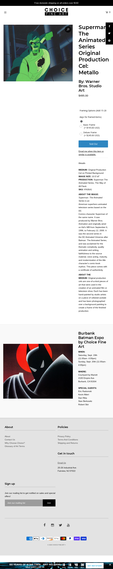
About (7, 436)
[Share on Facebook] (109, 26)
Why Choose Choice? (15, 443)
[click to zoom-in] (68, 29)
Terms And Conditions (68, 439)
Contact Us (10, 439)
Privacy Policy (64, 436)
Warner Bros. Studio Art (90, 86)
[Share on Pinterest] (109, 41)
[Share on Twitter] (109, 33)
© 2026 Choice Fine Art (56, 545)
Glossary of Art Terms (15, 446)
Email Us (62, 463)
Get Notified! (95, 566)
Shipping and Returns (68, 443)
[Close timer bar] (110, 564)
